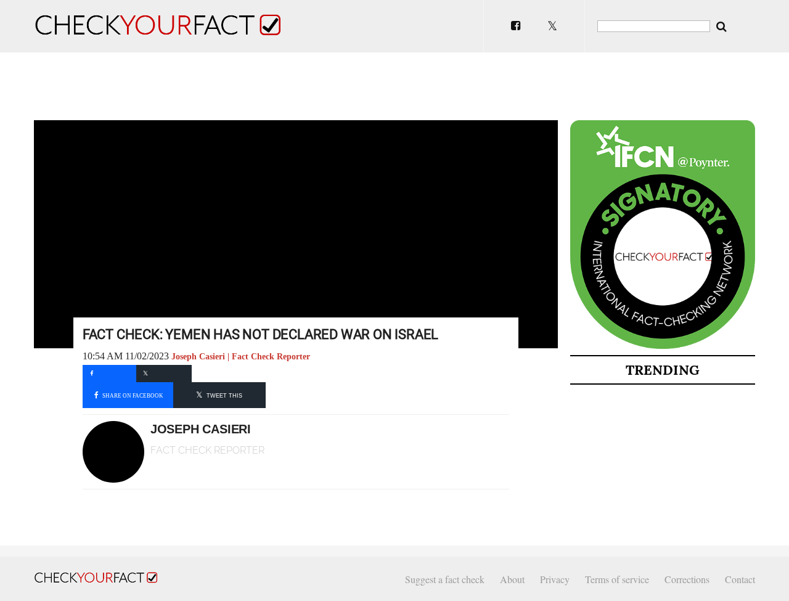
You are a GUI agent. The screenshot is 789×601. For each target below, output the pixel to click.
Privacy (555, 579)
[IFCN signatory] (662, 346)
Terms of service (617, 579)
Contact (740, 579)
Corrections (686, 579)
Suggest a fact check (444, 579)
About (512, 579)
